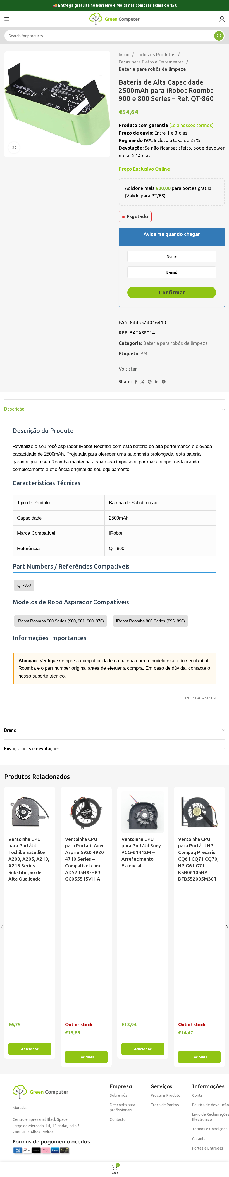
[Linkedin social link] (156, 381)
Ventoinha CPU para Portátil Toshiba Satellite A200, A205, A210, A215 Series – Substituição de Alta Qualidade (28, 859)
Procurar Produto (165, 1095)
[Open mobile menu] (7, 19)
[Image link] (40, 1091)
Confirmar (172, 292)
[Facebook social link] (136, 381)
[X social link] (142, 381)
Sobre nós (118, 1095)
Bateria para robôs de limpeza (152, 69)
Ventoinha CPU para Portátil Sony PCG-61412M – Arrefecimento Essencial (141, 852)
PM (143, 353)
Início (125, 54)
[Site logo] (114, 18)
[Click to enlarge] (14, 147)
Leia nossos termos (191, 125)
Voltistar (128, 368)
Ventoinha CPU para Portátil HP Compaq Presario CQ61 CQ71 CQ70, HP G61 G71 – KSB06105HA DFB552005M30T (198, 859)
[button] (29, 1049)
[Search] (219, 36)
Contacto (118, 1119)
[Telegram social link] (163, 381)
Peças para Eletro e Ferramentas (152, 61)
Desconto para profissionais (122, 1107)
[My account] (222, 19)
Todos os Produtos (155, 54)
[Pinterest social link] (149, 381)
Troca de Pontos (165, 1105)
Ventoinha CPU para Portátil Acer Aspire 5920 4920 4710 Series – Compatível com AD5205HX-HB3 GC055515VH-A (84, 859)
